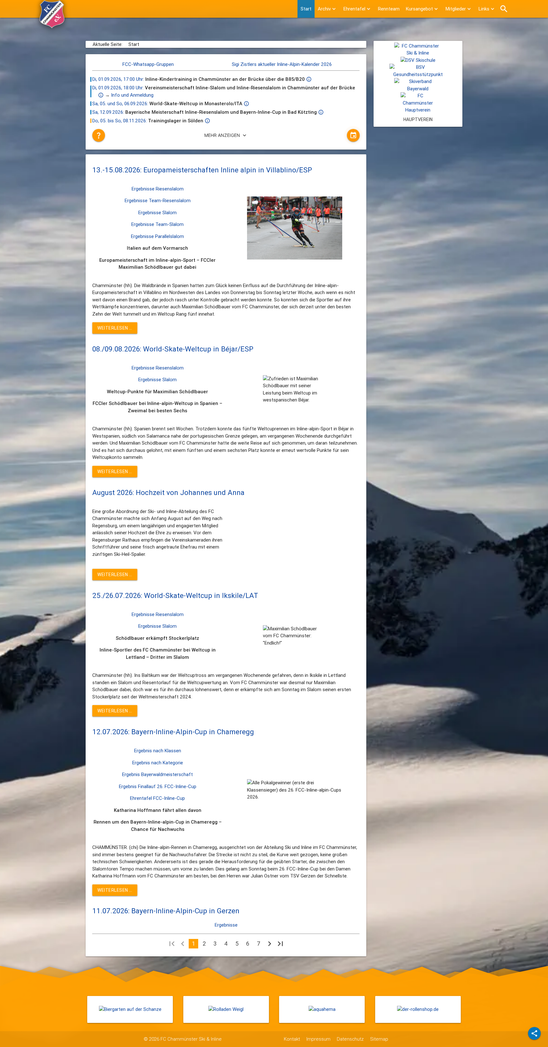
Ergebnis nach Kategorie (157, 763)
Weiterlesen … (114, 328)
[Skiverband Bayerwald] (418, 89)
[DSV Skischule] (418, 60)
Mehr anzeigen (226, 135)
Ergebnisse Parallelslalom (157, 236)
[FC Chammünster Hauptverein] (418, 110)
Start (306, 9)
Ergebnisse (226, 925)
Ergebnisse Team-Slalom (157, 224)
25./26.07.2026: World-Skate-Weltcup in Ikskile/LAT (175, 595)
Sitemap (379, 1039)
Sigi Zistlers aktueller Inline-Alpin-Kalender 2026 (282, 64)
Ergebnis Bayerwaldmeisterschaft (157, 774)
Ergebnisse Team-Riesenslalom (158, 200)
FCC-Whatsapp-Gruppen (148, 64)
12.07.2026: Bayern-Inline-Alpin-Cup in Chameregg (173, 731)
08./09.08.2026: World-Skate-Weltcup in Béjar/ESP (172, 348)
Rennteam (389, 9)
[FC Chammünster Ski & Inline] (52, 25)
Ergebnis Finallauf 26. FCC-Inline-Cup (157, 786)
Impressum (318, 1039)
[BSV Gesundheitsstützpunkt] (418, 74)
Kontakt (292, 1039)
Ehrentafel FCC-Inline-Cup (157, 798)
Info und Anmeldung (132, 95)
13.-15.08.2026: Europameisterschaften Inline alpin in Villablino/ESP (202, 169)
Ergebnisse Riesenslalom (158, 189)
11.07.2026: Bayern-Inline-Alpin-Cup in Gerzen (165, 910)
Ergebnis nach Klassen (157, 751)
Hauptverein (418, 119)
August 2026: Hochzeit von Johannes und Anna (168, 492)
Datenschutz (350, 1039)
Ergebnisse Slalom (157, 212)
